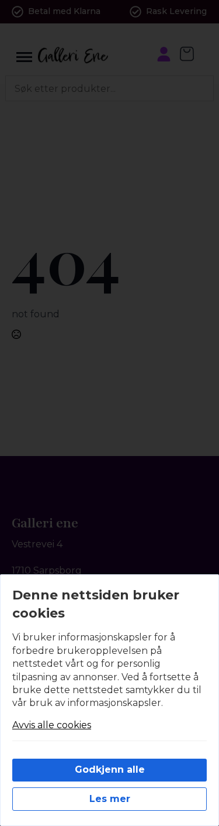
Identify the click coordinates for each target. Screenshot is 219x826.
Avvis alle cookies (51, 725)
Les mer (109, 798)
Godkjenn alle (110, 769)
